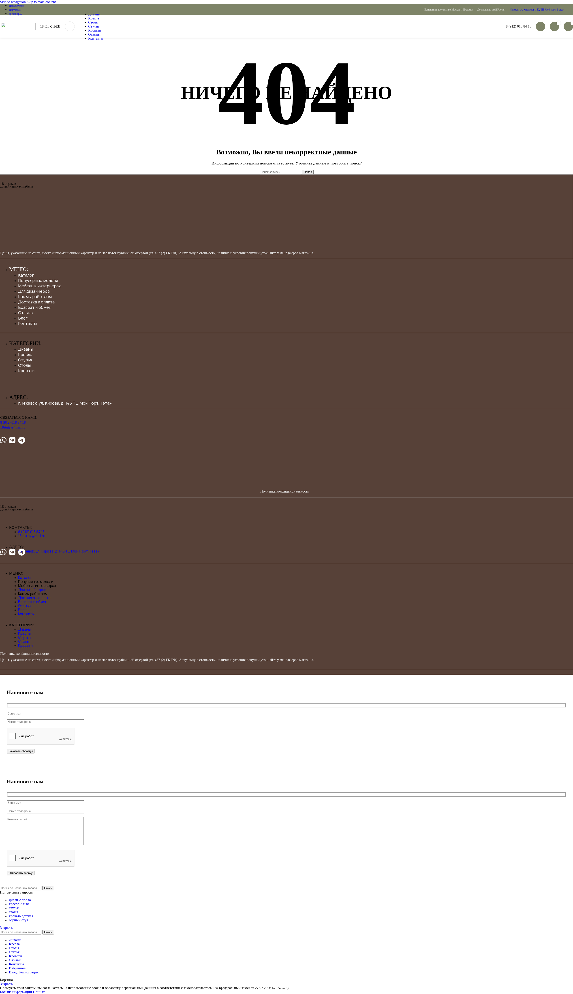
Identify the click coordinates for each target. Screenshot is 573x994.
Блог (23, 318)
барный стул (18, 920)
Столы (24, 365)
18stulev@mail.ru (12, 427)
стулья (14, 908)
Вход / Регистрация (23, 972)
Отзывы (25, 312)
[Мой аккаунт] (540, 26)
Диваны (25, 349)
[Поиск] (70, 26)
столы (13, 912)
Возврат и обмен (34, 307)
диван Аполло (20, 900)
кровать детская (21, 916)
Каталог (26, 275)
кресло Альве (19, 904)
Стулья (25, 360)
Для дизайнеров (34, 291)
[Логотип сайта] (0, 29)
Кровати (26, 370)
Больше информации (16, 992)
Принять (39, 992)
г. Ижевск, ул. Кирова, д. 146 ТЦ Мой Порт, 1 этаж (65, 403)
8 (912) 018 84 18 (518, 26)
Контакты (27, 323)
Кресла (25, 354)
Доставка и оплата (36, 302)
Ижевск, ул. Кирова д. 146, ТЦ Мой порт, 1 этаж (537, 9)
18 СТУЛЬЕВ (50, 26)
